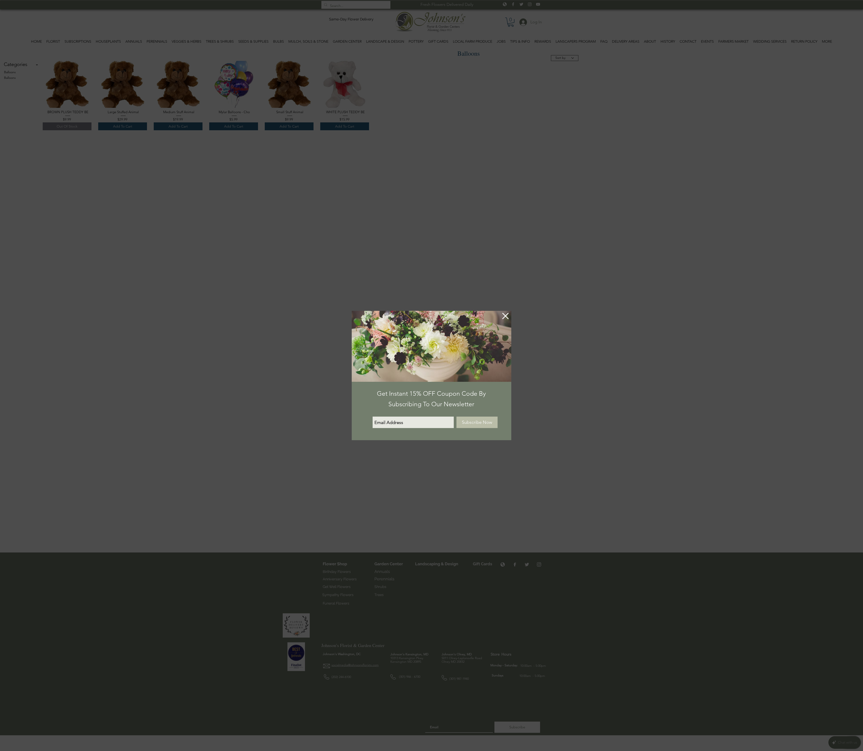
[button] (505, 316)
